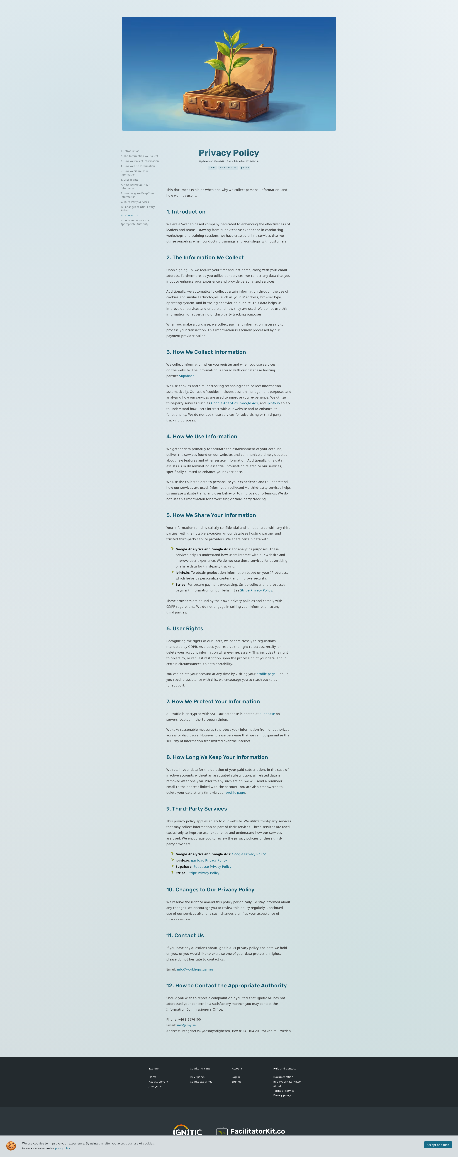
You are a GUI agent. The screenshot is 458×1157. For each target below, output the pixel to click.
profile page (266, 674)
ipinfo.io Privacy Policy (209, 860)
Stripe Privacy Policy (256, 590)
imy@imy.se (186, 1025)
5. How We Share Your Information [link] (134, 172)
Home (153, 1077)
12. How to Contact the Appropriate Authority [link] (135, 222)
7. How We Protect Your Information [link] (135, 186)
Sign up (237, 1081)
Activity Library (158, 1081)
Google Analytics (224, 403)
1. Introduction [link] (130, 151)
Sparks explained (201, 1081)
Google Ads (249, 403)
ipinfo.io (273, 403)
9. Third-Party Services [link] (135, 201)
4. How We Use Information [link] (138, 166)
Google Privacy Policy (249, 854)
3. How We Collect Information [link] (140, 161)
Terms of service (283, 1090)
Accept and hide (438, 1145)
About (277, 1086)
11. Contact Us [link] (130, 215)
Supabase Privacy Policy (212, 866)
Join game (155, 1086)
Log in (236, 1077)
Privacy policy (282, 1095)
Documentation (283, 1077)
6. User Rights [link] (129, 179)
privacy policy (62, 1148)
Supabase (186, 376)
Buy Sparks (197, 1077)
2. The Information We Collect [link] (139, 156)
